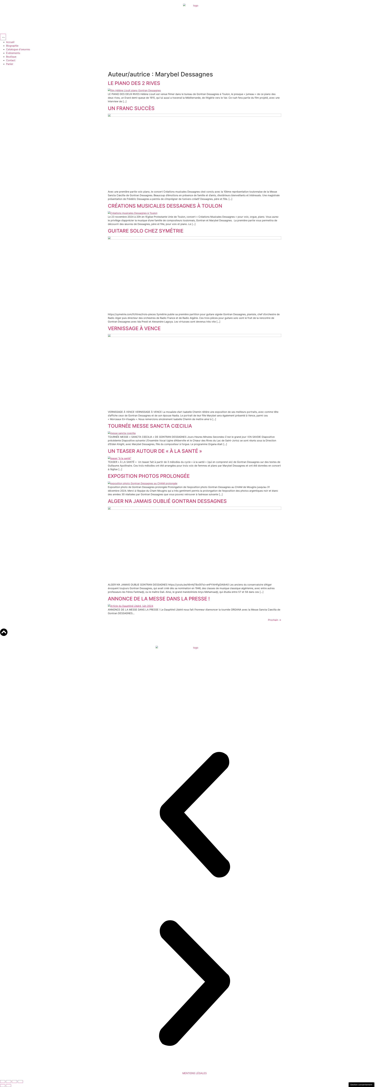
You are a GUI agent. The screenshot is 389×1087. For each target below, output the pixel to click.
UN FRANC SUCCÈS (131, 108)
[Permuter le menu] (3, 37)
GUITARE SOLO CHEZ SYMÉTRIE (145, 231)
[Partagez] (14, 1081)
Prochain (274, 619)
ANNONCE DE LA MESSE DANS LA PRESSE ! (159, 599)
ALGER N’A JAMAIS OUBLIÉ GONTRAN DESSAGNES (167, 501)
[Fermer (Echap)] (20, 1081)
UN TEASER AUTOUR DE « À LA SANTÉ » (155, 451)
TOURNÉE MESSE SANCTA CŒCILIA (150, 426)
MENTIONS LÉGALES (194, 1073)
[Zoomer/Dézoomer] (2, 1081)
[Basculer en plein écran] (8, 1081)
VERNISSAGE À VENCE (134, 328)
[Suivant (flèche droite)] (8, 1085)
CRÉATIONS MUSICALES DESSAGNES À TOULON (165, 206)
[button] (194, 815)
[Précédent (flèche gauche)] (2, 1085)
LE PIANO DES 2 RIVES (134, 83)
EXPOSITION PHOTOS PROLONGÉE (149, 476)
